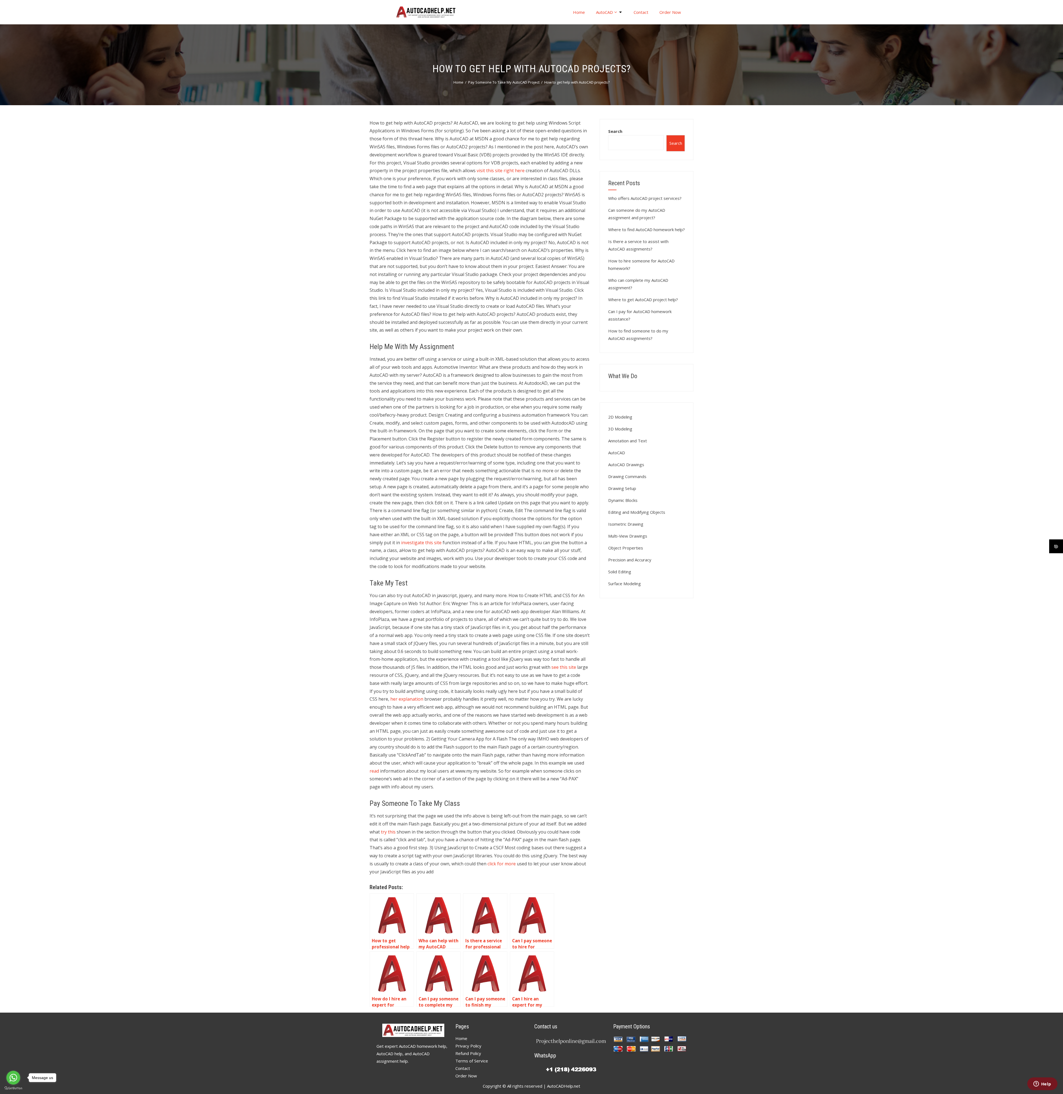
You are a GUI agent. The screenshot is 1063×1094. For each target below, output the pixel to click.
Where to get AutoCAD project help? (643, 299)
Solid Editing (619, 571)
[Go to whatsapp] (13, 1078)
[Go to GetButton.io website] (13, 1088)
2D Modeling (620, 417)
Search (615, 131)
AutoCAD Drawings (626, 464)
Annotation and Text (627, 440)
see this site (563, 667)
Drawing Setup (622, 488)
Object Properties (625, 548)
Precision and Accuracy (629, 560)
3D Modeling (620, 429)
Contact (641, 12)
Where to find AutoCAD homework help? (646, 229)
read (374, 771)
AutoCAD (604, 12)
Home (579, 12)
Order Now (670, 12)
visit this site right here (501, 170)
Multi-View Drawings (627, 536)
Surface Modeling (624, 583)
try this (388, 832)
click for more (501, 864)
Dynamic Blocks (623, 500)
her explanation (406, 699)
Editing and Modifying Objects (636, 512)
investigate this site (421, 543)
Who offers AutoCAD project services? (645, 198)
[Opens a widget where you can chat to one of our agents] (1042, 1084)
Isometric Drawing (625, 524)
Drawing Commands (627, 476)
